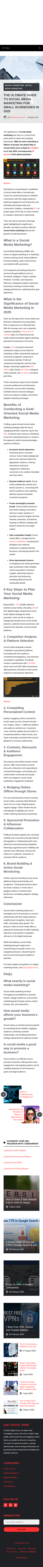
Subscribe (21, 1529)
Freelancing (8, 1482)
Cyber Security (9, 1469)
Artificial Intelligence (11, 1473)
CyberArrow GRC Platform (15, 1150)
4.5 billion (25, 373)
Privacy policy (12, 1552)
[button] (39, 48)
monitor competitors (17, 542)
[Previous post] (3, 1094)
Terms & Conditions (28, 1552)
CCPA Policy (21, 1558)
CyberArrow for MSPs (13, 1163)
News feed (11, 1548)
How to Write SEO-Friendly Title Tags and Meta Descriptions (29, 1403)
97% (35, 208)
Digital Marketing (14, 85)
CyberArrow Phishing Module (16, 1169)
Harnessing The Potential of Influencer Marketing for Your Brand (16, 1114)
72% (17, 605)
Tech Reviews (10, 1486)
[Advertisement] (21, 22)
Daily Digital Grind (30, 968)
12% (34, 608)
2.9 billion (31, 663)
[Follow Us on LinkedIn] (15, 1505)
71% (13, 347)
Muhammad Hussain (18, 117)
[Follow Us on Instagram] (10, 1505)
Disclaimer (32, 1548)
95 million (25, 370)
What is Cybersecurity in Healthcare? (26, 1094)
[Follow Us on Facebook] (5, 1505)
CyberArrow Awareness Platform (17, 1157)
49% (5, 434)
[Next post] (39, 1114)
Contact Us (22, 1548)
